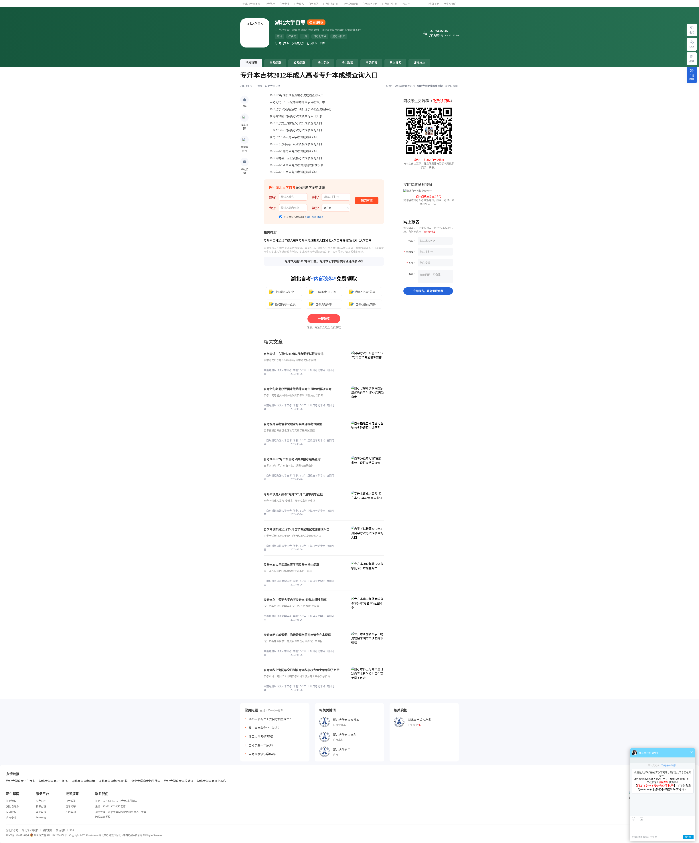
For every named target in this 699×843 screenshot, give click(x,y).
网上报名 (395, 62)
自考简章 (275, 62)
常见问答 (371, 62)
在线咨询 (318, 22)
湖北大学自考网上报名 (211, 781)
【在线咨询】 (429, 231)
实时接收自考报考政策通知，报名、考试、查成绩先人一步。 (428, 200)
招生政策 (347, 62)
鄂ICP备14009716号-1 (17, 835)
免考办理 (41, 801)
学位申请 (41, 817)
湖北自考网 (12, 830)
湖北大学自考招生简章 (146, 781)
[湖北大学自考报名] (692, 56)
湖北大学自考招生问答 (53, 781)
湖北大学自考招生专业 (20, 781)
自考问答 (313, 4)
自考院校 (270, 4)
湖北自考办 (12, 806)
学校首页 (251, 62)
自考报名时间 (330, 4)
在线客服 (691, 77)
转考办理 (41, 806)
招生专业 (323, 62)
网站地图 (61, 830)
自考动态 (299, 4)
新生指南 (12, 794)
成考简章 (299, 62)
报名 (691, 61)
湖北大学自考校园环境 (113, 781)
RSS (72, 830)
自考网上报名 (389, 4)
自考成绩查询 (350, 4)
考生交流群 (450, 4)
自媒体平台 (433, 4)
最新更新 (47, 830)
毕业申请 (41, 812)
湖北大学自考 (272, 86)
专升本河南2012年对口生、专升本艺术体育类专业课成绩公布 (324, 261)
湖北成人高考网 (30, 830)
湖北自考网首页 (251, 4)
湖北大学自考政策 (83, 781)
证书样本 (419, 62)
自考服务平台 (370, 4)
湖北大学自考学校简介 (178, 781)
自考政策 (71, 801)
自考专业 (284, 4)
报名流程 (11, 801)
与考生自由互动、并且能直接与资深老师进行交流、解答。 (428, 164)
